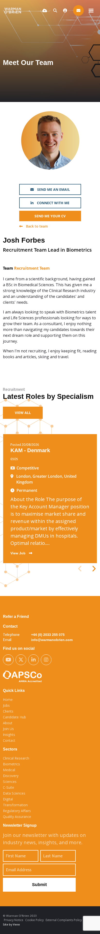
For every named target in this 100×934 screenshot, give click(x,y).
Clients (8, 711)
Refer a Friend (16, 616)
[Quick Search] (55, 10)
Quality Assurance (17, 816)
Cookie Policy (34, 920)
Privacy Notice (13, 920)
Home (8, 699)
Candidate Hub (14, 717)
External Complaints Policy (64, 920)
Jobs (6, 705)
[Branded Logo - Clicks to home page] (14, 11)
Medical (9, 770)
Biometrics (11, 764)
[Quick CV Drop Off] (44, 10)
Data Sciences (14, 793)
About (7, 723)
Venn (16, 924)
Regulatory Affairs (17, 810)
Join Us (8, 728)
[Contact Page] (78, 10)
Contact (9, 740)
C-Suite (8, 787)
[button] (94, 568)
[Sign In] (65, 10)
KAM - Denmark (30, 450)
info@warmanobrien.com (52, 640)
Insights (9, 734)
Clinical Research (16, 758)
